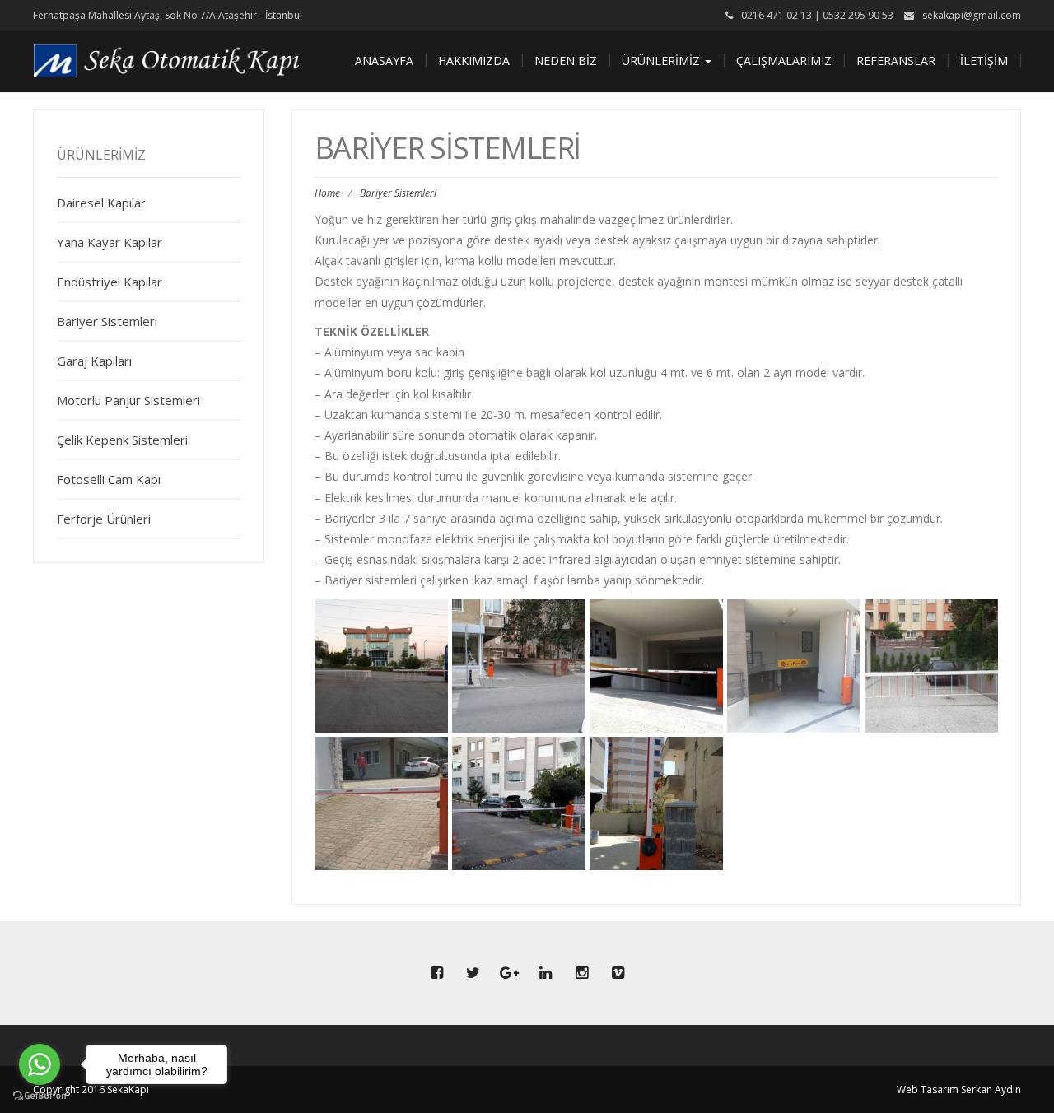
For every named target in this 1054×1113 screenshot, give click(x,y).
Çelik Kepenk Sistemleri (122, 439)
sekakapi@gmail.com (971, 15)
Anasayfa (384, 60)
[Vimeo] (617, 973)
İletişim (984, 60)
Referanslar (895, 60)
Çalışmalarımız (784, 60)
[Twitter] (472, 973)
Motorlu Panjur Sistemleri (128, 400)
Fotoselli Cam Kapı (109, 479)
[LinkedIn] (545, 973)
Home (327, 193)
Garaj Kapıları (94, 360)
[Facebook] (436, 973)
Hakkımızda (474, 60)
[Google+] (508, 973)
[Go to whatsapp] (39, 1064)
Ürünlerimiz (662, 60)
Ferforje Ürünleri (104, 518)
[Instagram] (581, 973)
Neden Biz (565, 60)
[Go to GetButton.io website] (39, 1096)
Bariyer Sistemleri (107, 321)
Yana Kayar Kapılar (109, 242)
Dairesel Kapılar (101, 202)
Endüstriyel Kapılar (109, 281)
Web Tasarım (927, 1090)
